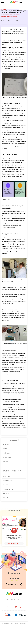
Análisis (5, 448)
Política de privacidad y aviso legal (14, 599)
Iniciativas (6, 476)
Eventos (5, 461)
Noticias (6, 485)
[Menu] (2, 3)
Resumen (5, 498)
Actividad (6, 444)
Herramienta (7, 466)
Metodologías (8, 480)
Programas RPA (8, 489)
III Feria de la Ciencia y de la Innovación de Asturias (10, 15)
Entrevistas (7, 457)
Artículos (6, 453)
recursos (6, 493)
